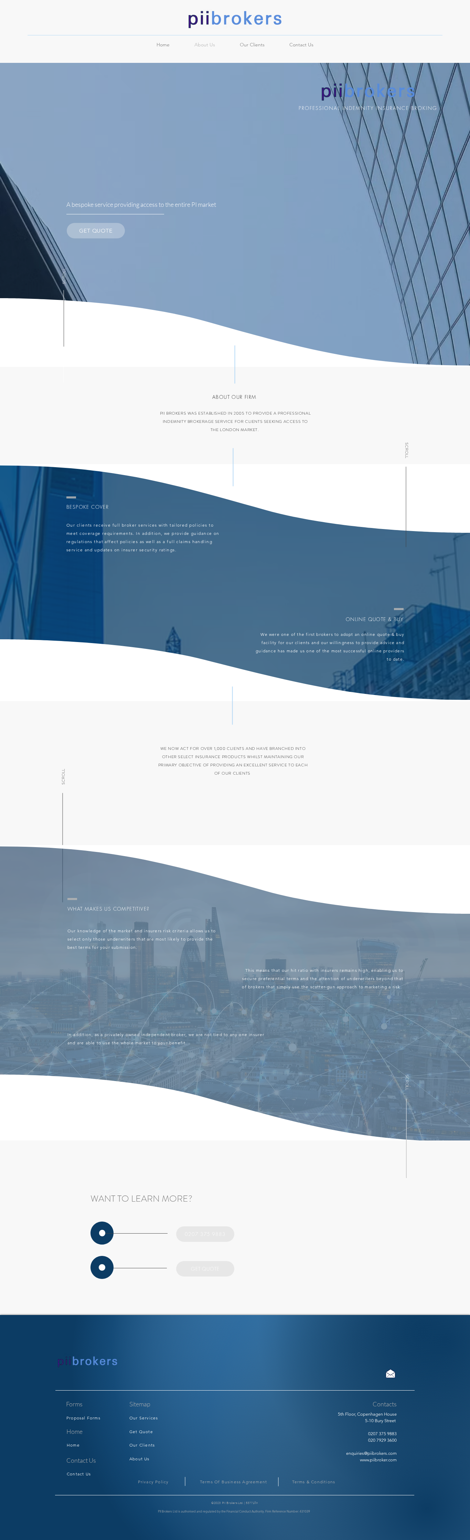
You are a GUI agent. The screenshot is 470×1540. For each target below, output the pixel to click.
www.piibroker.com (378, 1459)
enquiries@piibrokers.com (371, 1453)
